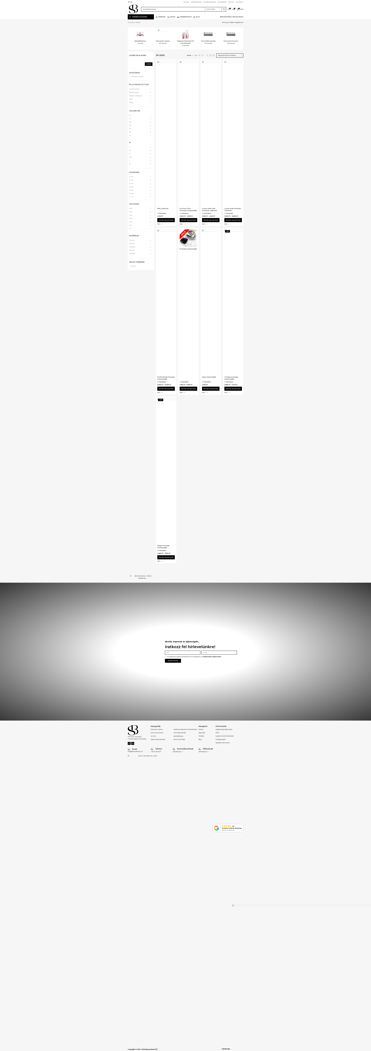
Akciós (133, 266)
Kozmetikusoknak (180, 733)
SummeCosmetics (157, 733)
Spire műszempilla (209, 377)
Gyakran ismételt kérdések (225, 736)
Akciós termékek (179, 739)
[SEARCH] (224, 9)
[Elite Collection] (166, 134)
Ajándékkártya (178, 736)
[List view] (207, 55)
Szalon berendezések (158, 739)
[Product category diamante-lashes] (162, 37)
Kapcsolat (202, 733)
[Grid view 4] (213, 55)
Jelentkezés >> (178, 752)
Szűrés (148, 64)
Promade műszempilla (188, 249)
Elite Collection (162, 208)
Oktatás (201, 736)
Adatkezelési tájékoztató (224, 729)
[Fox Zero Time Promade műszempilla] (188, 134)
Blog (200, 739)
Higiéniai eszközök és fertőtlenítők (185, 729)
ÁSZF (217, 733)
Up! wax (153, 736)
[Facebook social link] (129, 2)
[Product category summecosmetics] (231, 37)
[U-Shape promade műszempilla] (233, 302)
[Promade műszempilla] (188, 238)
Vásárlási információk (222, 743)
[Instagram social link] (131, 2)
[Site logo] (133, 9)
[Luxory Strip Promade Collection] (233, 134)
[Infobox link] (132, 749)
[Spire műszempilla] (210, 302)
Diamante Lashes (137, 76)
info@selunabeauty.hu (135, 751)
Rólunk (201, 729)
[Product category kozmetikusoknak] (208, 37)
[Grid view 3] (210, 55)
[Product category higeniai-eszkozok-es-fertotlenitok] (185, 38)
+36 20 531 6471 (156, 752)
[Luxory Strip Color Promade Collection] (210, 134)
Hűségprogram (221, 739)
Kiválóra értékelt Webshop (232, 828)
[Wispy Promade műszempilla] (166, 471)
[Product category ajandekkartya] (140, 37)
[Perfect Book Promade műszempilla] (166, 302)
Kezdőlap (131, 22)
